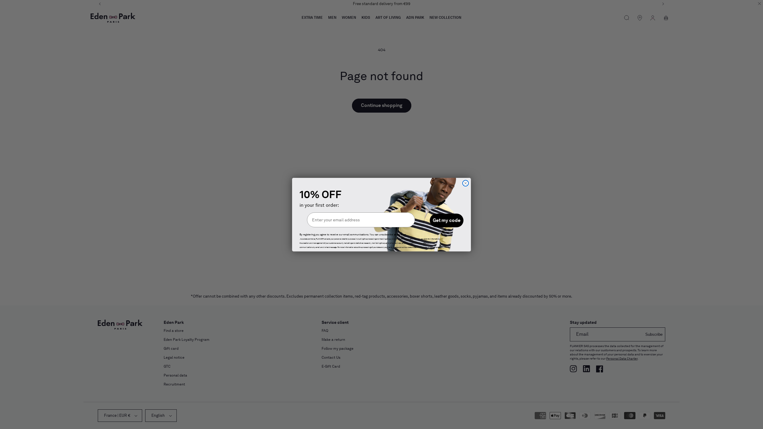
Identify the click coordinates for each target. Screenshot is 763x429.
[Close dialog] (466, 183)
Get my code (446, 220)
